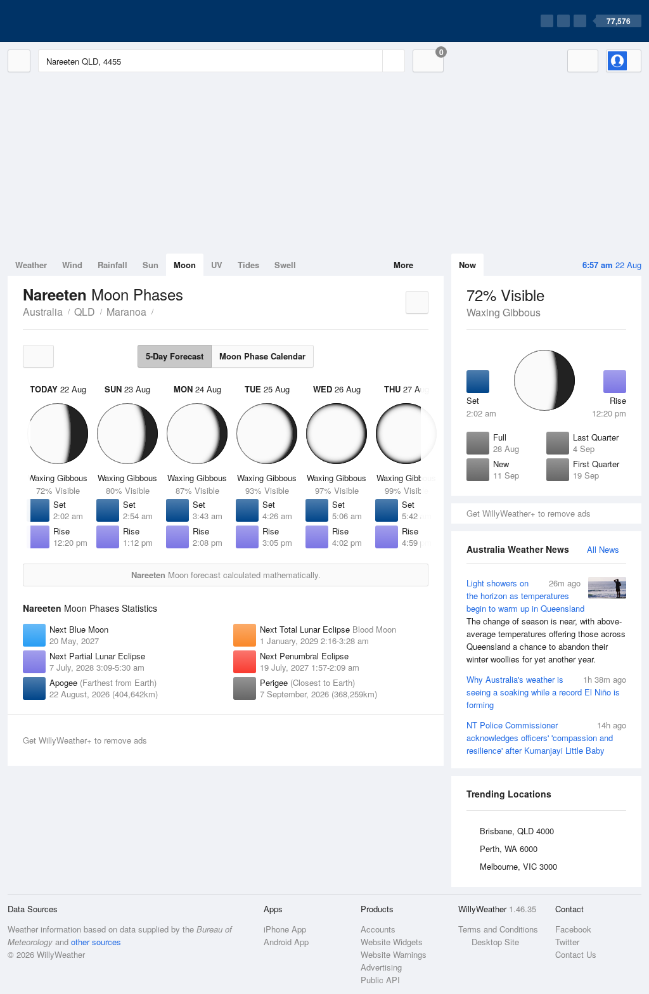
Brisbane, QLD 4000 (517, 831)
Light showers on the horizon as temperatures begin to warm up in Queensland (546, 621)
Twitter (567, 942)
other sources (96, 942)
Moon (185, 265)
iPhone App (285, 929)
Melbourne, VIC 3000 (518, 866)
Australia (43, 311)
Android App (286, 942)
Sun (150, 265)
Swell (285, 265)
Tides (248, 265)
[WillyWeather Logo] (67, 21)
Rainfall (112, 265)
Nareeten (160, 311)
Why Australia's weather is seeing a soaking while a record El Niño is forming (546, 692)
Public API (380, 980)
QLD (84, 311)
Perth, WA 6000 (508, 848)
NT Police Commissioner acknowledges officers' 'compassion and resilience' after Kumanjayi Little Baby (546, 737)
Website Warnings (394, 954)
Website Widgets (392, 942)
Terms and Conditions (498, 929)
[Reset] (371, 61)
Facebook (573, 929)
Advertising (381, 967)
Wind (72, 265)
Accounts (378, 929)
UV (216, 265)
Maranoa (126, 311)
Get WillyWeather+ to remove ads (528, 513)
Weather (31, 265)
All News (603, 549)
